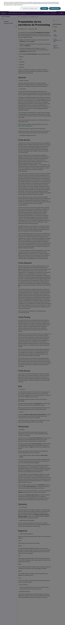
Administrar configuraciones (30, 8)
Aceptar (44, 8)
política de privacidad (41, 2)
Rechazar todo (55, 8)
